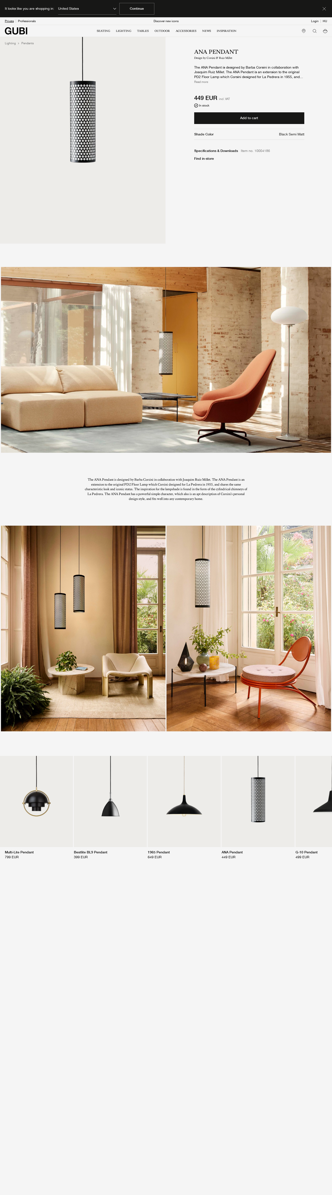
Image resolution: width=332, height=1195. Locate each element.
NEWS (206, 31)
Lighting (10, 43)
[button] (325, 31)
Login (315, 21)
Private (9, 21)
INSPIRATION (226, 31)
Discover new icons (166, 21)
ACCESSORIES (186, 31)
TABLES (143, 31)
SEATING (103, 31)
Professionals (27, 21)
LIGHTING (123, 31)
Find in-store (204, 158)
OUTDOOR (162, 31)
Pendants (27, 43)
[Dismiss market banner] (324, 9)
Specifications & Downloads (216, 151)
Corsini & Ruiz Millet (219, 58)
